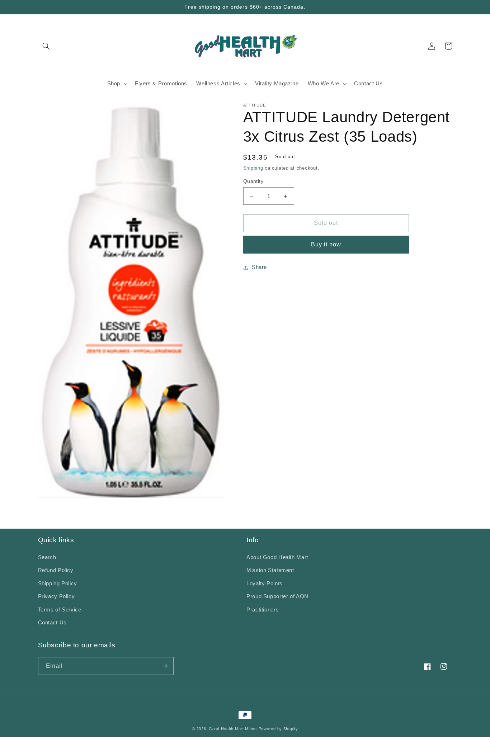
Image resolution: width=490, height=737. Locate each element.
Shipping (253, 168)
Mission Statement (270, 570)
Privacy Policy (56, 596)
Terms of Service (59, 610)
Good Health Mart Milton (233, 729)
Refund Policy (56, 570)
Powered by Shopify (278, 729)
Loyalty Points (264, 583)
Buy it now (326, 244)
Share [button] (259, 267)
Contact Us (52, 622)
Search (47, 557)
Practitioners (262, 610)
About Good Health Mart (277, 557)
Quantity (253, 181)
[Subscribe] (164, 666)
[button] (46, 46)
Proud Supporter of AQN (277, 596)
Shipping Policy (57, 583)
